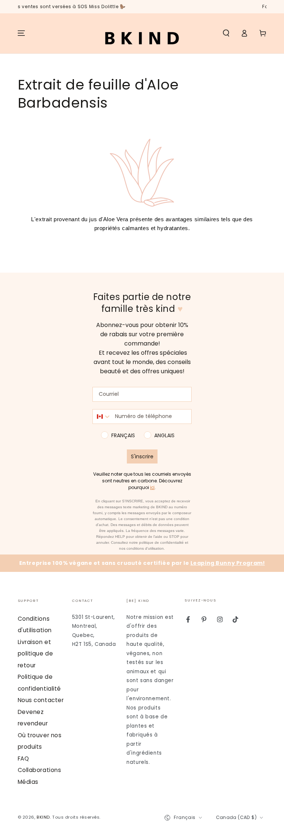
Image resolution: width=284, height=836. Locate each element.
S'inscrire (142, 456)
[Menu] (21, 33)
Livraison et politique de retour (35, 653)
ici (152, 487)
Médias (28, 782)
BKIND (43, 817)
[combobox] (102, 416)
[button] (226, 33)
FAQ (23, 758)
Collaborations (39, 770)
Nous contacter (41, 700)
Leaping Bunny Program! (227, 563)
